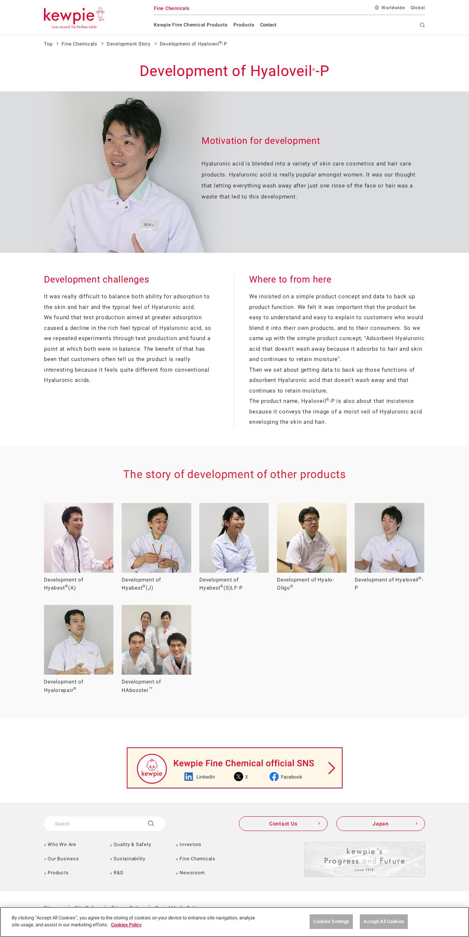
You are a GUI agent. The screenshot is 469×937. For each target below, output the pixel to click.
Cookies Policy (126, 924)
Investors (191, 844)
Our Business (63, 858)
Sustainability (129, 858)
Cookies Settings (331, 921)
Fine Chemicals (79, 44)
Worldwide (393, 7)
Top (48, 44)
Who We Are (62, 844)
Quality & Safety (132, 844)
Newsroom (192, 872)
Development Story (129, 44)
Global (418, 7)
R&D (118, 872)
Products (58, 872)
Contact (268, 25)
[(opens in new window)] (235, 767)
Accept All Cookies (383, 921)
